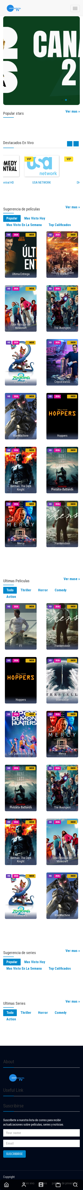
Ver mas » (73, 111)
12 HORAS (62, 274)
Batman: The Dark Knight (20, 487)
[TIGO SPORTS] (41, 60)
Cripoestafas (62, 381)
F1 (20, 645)
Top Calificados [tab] (60, 225)
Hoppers (62, 435)
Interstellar (62, 699)
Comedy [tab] (60, 590)
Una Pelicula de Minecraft (20, 326)
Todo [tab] (10, 590)
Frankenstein (62, 543)
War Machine (21, 435)
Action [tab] (11, 597)
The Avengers (62, 328)
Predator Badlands (62, 489)
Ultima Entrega (21, 274)
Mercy (20, 543)
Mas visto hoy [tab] (34, 218)
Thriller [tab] (25, 590)
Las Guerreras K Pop (21, 753)
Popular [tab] (11, 218)
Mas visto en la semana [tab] (24, 225)
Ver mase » (72, 579)
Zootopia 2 (20, 381)
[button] (62, 99)
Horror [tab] (43, 590)
